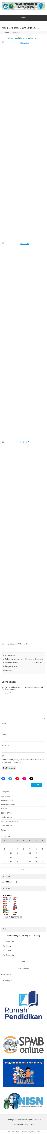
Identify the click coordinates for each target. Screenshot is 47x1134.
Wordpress (35, 1132)
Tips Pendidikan (7, 826)
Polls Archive (6, 975)
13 (23, 853)
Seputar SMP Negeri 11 (19, 644)
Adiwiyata (5, 792)
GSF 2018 (4, 809)
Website (5, 745)
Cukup (8, 950)
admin (7, 32)
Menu (23, 18)
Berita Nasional (7, 800)
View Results (23, 969)
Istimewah (10, 942)
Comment (6, 693)
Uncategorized (6, 830)
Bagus (8, 946)
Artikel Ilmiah (6, 796)
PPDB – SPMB (6, 813)
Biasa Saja (10, 955)
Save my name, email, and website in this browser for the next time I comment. (23, 761)
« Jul (23, 869)
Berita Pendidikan (8, 804)
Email (4, 734)
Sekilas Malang (6, 817)
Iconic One (11, 1132)
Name (5, 723)
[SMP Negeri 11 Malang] (23, 9)
